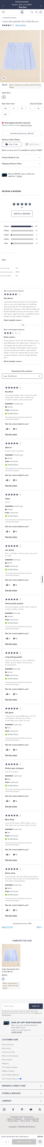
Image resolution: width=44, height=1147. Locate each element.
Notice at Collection (14, 1119)
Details (19, 176)
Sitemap (36, 1121)
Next (39, 927)
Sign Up (35, 1006)
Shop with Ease (8, 1045)
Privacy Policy (6, 1015)
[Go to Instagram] (4, 1109)
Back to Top (7, 927)
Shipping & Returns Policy (12, 163)
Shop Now (23, 7)
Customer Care (10, 1039)
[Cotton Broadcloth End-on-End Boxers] (11, 955)
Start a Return (7, 1060)
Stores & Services (11, 1093)
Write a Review (20, 25)
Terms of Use (25, 1121)
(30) (12, 25)
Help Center (6, 1048)
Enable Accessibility (22, 1)
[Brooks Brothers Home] (22, 12)
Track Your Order (8, 1052)
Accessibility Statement (10, 1075)
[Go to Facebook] (13, 1109)
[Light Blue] (3, 979)
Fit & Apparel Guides (10, 1067)
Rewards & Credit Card (14, 1086)
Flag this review (11, 434)
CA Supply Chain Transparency (22, 1117)
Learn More (16, 1032)
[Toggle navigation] (3, 12)
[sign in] (36, 12)
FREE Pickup (34, 144)
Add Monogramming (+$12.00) (22, 133)
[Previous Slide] (3, 6)
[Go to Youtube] (31, 1109)
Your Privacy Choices (10, 1079)
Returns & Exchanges (10, 1056)
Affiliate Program (8, 1071)
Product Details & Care (10, 157)
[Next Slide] (41, 6)
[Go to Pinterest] (22, 1109)
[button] (32, 12)
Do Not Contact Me (31, 1119)
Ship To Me (13, 144)
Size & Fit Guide (36, 103)
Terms (37, 1013)
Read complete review (12, 320)
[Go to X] (40, 1109)
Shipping (5, 1064)
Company (6, 1101)
